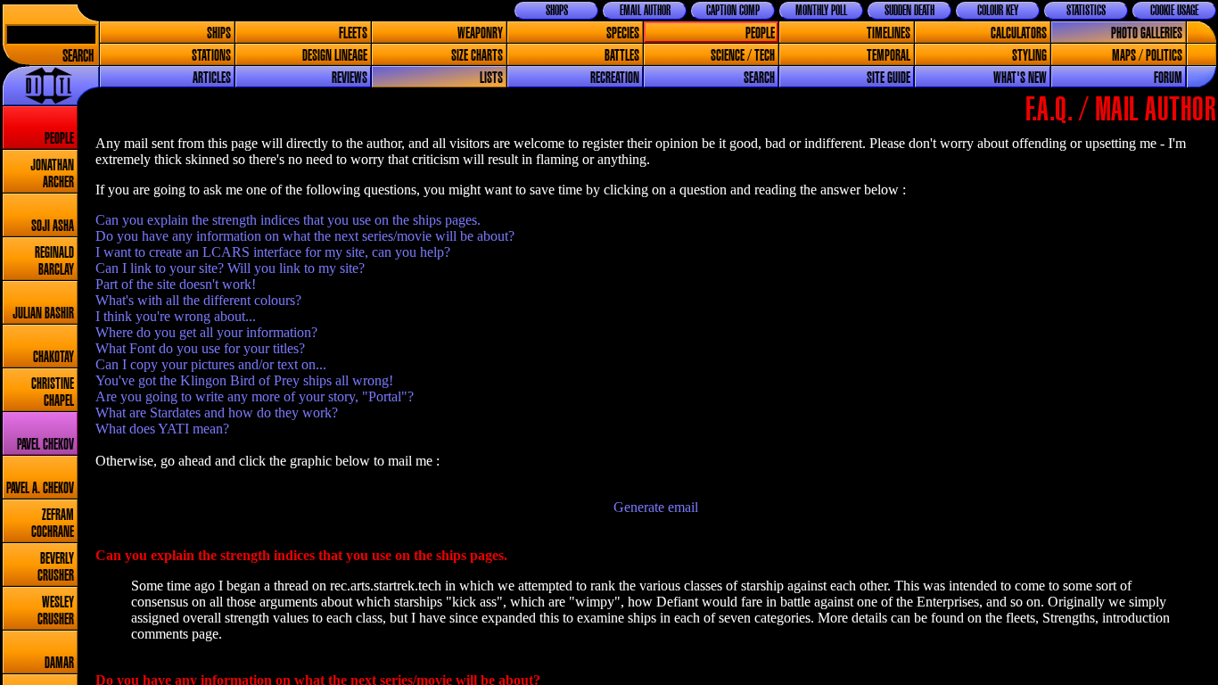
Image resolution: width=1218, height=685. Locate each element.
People (760, 33)
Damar (59, 663)
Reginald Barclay (54, 261)
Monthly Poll (821, 10)
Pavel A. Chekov (40, 488)
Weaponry (480, 33)
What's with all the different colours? (198, 300)
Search (78, 56)
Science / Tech (743, 55)
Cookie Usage (1174, 10)
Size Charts (477, 55)
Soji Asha (52, 226)
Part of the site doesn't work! (175, 284)
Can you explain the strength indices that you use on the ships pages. (288, 219)
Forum (1168, 78)
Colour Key (997, 10)
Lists (491, 78)
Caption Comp (733, 10)
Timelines (888, 33)
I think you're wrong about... (175, 316)
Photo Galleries (1146, 33)
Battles (622, 55)
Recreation (614, 78)
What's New (1020, 78)
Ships (219, 33)
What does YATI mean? (162, 428)
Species (622, 33)
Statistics (1086, 10)
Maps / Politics (1147, 55)
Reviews (349, 78)
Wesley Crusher (55, 611)
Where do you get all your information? (206, 332)
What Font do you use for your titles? (200, 348)
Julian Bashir (43, 313)
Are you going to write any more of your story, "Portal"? (254, 396)
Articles (212, 78)
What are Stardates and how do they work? (216, 412)
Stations (211, 55)
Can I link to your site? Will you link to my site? (230, 268)
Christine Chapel (52, 392)
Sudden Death (909, 10)
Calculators (1019, 33)
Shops (557, 10)
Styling (1029, 55)
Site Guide (888, 78)
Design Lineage (334, 55)
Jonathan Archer (52, 174)
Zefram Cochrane (52, 523)
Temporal (888, 55)
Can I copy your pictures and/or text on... (210, 364)
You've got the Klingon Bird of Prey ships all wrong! (244, 380)
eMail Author (645, 10)
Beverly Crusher (55, 567)
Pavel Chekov (45, 444)
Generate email (655, 507)
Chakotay (53, 357)
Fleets (353, 33)
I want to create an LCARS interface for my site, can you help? (272, 252)
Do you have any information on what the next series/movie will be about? (304, 235)
